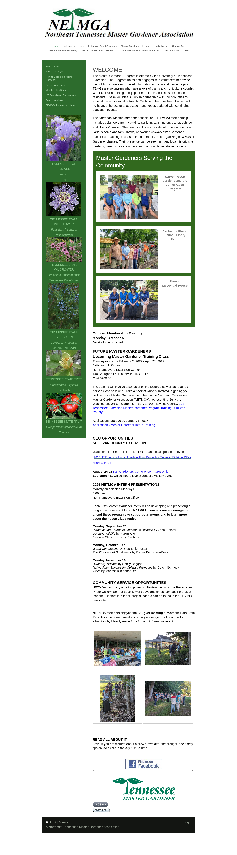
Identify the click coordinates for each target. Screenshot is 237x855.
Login (187, 822)
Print (53, 822)
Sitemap (64, 822)
